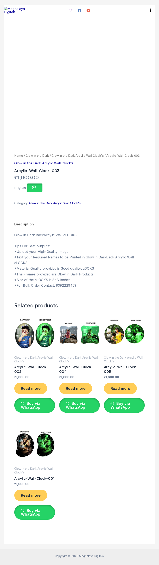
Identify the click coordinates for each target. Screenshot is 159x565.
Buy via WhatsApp (30, 405)
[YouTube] (88, 10)
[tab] (24, 224)
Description (24, 224)
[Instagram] (70, 10)
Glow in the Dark (37, 156)
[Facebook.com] (79, 10)
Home (18, 156)
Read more (31, 388)
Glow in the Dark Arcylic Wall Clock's (78, 156)
